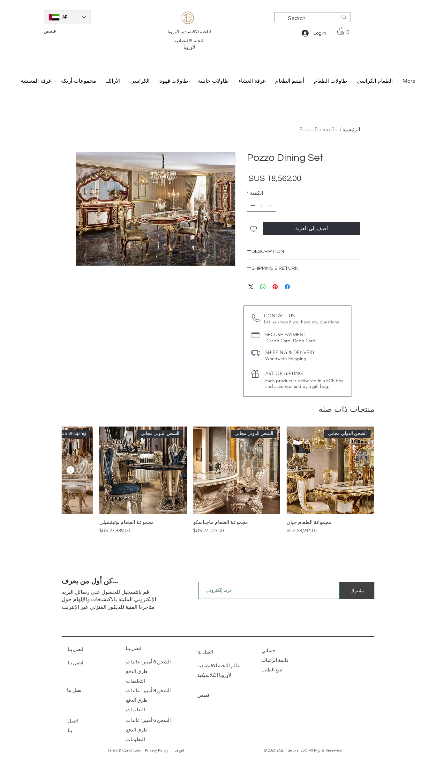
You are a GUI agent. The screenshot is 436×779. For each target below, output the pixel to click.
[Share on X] (251, 287)
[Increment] (252, 205)
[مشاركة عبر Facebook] (287, 287)
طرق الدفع (136, 671)
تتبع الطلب (272, 670)
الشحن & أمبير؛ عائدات (148, 662)
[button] (345, 30)
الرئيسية (351, 129)
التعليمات (135, 681)
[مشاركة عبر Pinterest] (275, 287)
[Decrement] (270, 205)
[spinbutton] (261, 205)
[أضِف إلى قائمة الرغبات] (253, 228)
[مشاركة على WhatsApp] (263, 287)
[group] (218, 480)
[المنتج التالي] (70, 470)
